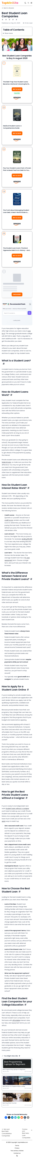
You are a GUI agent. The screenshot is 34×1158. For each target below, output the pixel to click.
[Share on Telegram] (15, 1117)
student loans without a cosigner (17, 808)
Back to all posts (9, 8)
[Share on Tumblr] (25, 1117)
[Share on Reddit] (21, 1117)
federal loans (6, 462)
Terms (17, 1145)
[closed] (31, 3)
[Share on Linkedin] (12, 1117)
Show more (9, 33)
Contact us (17, 1153)
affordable (16, 1020)
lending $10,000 (27, 539)
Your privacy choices (17, 1151)
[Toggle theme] (30, 304)
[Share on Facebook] (6, 1117)
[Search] (28, 3)
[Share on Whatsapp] (18, 1117)
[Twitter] (17, 1156)
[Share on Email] (28, 1117)
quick (3, 821)
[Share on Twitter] (9, 1117)
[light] (25, 3)
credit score (9, 520)
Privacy (17, 1148)
